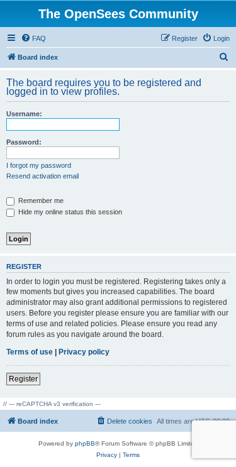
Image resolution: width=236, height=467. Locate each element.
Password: (24, 142)
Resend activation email (42, 176)
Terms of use (29, 352)
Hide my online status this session (69, 212)
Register (23, 379)
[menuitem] (33, 38)
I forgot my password (38, 165)
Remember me (40, 200)
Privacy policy (84, 352)
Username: (24, 114)
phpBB (85, 443)
